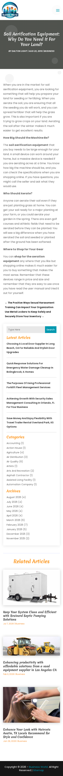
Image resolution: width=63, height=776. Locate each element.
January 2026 (14, 529)
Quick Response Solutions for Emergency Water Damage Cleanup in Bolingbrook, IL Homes (30, 368)
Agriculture (13, 452)
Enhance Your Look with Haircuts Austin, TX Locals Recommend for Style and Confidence (26, 733)
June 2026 (13, 506)
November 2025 (16, 538)
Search (51, 329)
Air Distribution (15, 457)
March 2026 (13, 520)
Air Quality (12, 461)
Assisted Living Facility (19, 480)
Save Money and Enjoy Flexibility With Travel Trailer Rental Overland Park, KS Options (30, 422)
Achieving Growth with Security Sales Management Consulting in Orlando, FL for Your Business (31, 403)
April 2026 (12, 515)
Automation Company (20, 484)
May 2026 (12, 511)
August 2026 (14, 497)
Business (49, 51)
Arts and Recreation (18, 470)
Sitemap (38, 770)
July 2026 (12, 502)
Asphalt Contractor (18, 475)
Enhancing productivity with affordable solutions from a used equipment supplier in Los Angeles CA (30, 666)
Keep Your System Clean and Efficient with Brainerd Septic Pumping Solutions (29, 616)
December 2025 (16, 534)
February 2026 (15, 524)
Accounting (13, 443)
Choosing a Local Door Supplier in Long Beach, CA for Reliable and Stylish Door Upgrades (31, 348)
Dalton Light (19, 51)
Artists (10, 466)
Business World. (38, 767)
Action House (14, 448)
